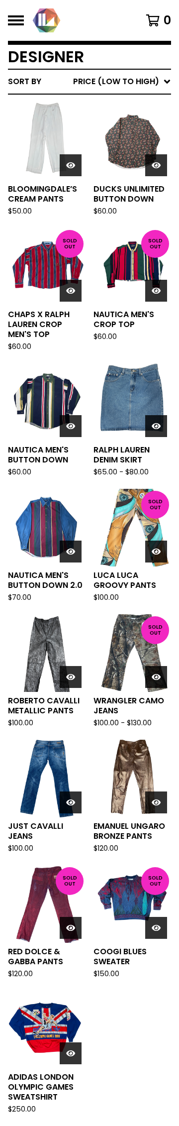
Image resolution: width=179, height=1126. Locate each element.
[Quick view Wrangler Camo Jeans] (156, 677)
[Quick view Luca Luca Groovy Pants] (156, 552)
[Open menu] (16, 20)
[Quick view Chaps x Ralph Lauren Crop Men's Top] (71, 291)
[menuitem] (89, 82)
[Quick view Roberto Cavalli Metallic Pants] (71, 677)
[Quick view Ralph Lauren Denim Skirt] (156, 426)
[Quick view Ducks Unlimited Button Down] (156, 165)
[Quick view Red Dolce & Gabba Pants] (71, 928)
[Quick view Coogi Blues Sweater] (156, 928)
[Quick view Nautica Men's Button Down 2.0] (71, 552)
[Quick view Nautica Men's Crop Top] (156, 291)
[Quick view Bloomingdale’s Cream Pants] (71, 165)
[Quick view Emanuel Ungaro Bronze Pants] (156, 802)
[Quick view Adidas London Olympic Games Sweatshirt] (71, 1053)
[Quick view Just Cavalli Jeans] (71, 802)
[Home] (80, 20)
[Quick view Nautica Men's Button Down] (71, 426)
